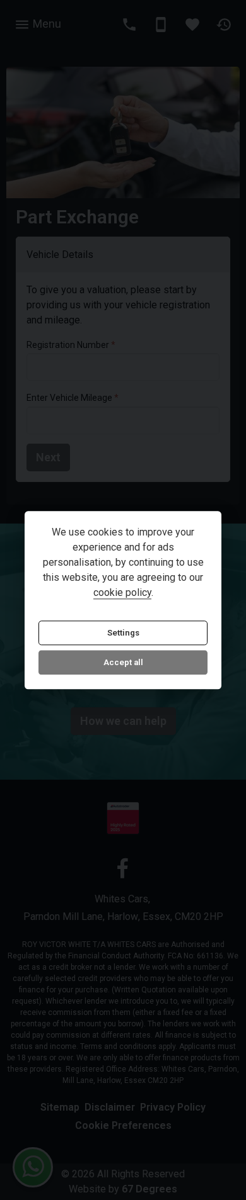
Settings (123, 632)
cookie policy (122, 592)
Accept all (123, 663)
